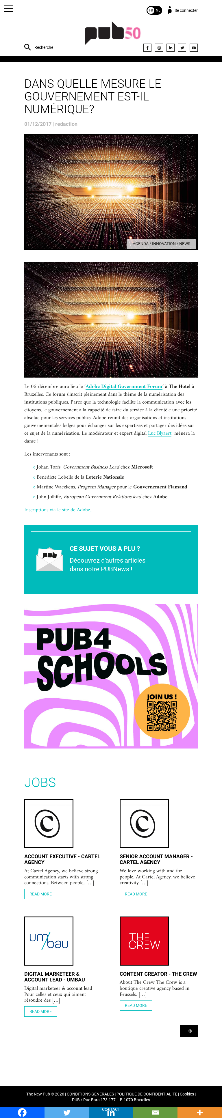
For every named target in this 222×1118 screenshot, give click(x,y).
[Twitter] (182, 48)
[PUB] (112, 36)
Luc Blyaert (159, 433)
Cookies (187, 1094)
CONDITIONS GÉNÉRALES (90, 1094)
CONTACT (111, 1109)
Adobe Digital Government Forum (124, 387)
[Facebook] (147, 48)
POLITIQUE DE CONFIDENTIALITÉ (146, 1094)
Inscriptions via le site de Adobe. (57, 510)
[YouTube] (194, 48)
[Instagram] (159, 48)
